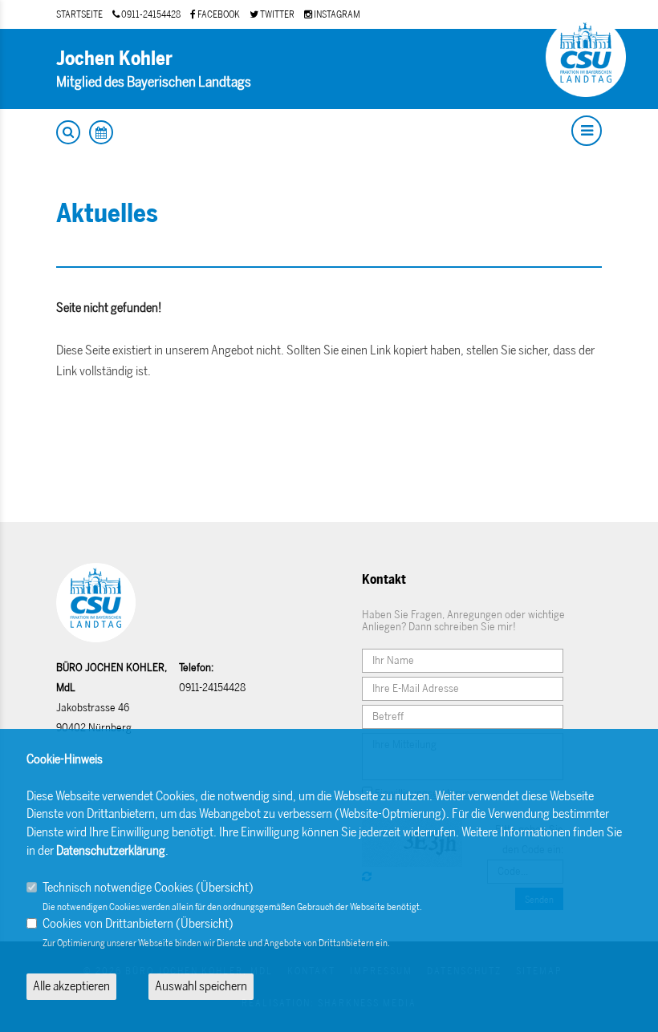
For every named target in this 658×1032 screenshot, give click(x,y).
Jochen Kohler (114, 58)
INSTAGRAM (336, 14)
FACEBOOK (218, 14)
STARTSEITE (79, 14)
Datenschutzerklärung (110, 850)
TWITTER (276, 14)
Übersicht (225, 887)
